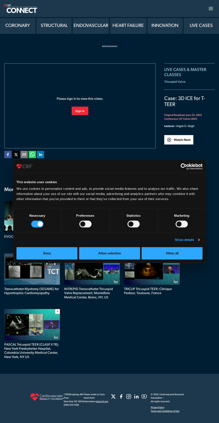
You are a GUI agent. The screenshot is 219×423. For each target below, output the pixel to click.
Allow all (172, 253)
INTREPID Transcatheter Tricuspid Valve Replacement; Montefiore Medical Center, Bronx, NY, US (88, 293)
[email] (24, 155)
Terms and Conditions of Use (165, 411)
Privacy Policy (157, 408)
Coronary (17, 25)
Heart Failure (128, 25)
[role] (113, 396)
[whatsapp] (32, 155)
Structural (54, 25)
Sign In (80, 111)
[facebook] (8, 155)
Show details (184, 240)
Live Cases (201, 25)
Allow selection (109, 253)
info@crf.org (102, 402)
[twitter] (16, 155)
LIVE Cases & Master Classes (185, 72)
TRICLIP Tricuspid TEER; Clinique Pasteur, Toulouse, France (148, 291)
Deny (47, 253)
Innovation (164, 25)
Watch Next (182, 139)
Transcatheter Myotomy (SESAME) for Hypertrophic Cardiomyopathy (31, 291)
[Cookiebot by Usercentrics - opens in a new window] (184, 166)
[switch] (85, 224)
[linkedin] (40, 155)
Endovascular (91, 25)
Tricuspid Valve (174, 81)
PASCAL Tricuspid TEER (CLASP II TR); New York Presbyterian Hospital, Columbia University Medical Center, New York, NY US (31, 351)
